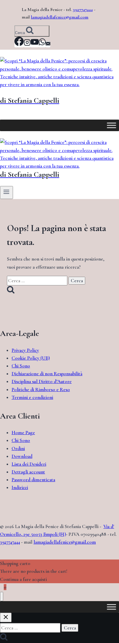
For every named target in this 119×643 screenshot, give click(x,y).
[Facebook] (19, 44)
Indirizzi (20, 487)
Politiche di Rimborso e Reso (41, 389)
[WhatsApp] (42, 44)
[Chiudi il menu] (1, 596)
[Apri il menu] (6, 192)
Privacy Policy (25, 350)
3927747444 (83, 9)
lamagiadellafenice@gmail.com (59, 17)
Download (22, 456)
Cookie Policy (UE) (31, 358)
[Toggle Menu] (111, 125)
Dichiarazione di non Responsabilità (47, 374)
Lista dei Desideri (29, 464)
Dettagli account (28, 472)
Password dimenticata (33, 480)
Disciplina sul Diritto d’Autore (42, 381)
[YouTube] (35, 44)
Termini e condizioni (32, 397)
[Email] (48, 44)
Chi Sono (21, 366)
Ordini (18, 448)
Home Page (23, 433)
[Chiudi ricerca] (6, 617)
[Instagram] (27, 44)
